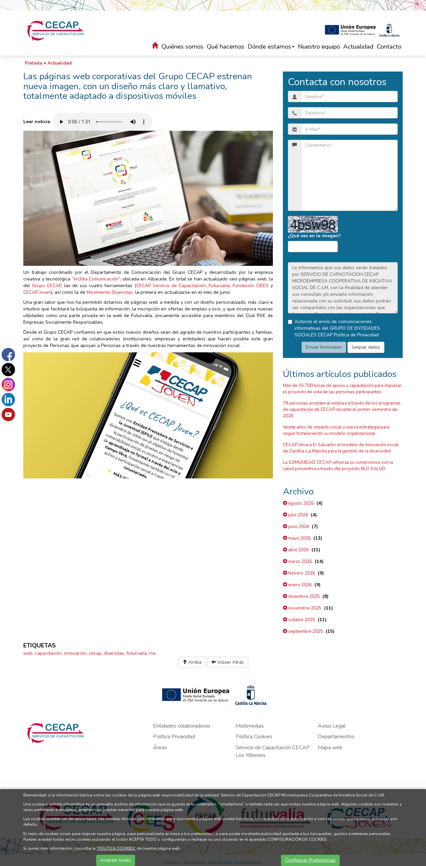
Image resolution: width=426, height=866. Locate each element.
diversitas (114, 653)
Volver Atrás (230, 662)
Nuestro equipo (319, 46)
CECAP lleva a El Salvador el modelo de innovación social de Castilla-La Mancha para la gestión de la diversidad (341, 448)
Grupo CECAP (46, 285)
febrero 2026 (301, 573)
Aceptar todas (116, 860)
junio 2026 (298, 527)
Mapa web (330, 747)
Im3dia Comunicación (96, 279)
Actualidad (358, 46)
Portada (33, 63)
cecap (95, 653)
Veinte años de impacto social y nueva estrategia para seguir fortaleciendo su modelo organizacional (336, 430)
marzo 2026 (299, 562)
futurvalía (136, 653)
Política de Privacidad (356, 335)
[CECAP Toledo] (55, 30)
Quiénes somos (182, 46)
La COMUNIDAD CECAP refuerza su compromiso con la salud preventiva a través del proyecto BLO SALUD (338, 465)
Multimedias (250, 726)
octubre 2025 (301, 620)
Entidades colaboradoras (181, 726)
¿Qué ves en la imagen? (314, 236)
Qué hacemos (225, 46)
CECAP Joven (37, 292)
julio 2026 (297, 515)
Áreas (160, 747)
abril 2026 (298, 550)
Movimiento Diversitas (110, 292)
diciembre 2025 (303, 597)
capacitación (48, 653)
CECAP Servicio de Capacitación (171, 285)
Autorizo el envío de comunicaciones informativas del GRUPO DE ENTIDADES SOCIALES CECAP (337, 328)
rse (152, 653)
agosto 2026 (300, 503)
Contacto (389, 46)
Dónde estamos (269, 46)
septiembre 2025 (305, 631)
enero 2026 (299, 585)
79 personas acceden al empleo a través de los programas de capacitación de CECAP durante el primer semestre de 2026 (342, 409)
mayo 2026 (299, 538)
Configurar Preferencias (310, 860)
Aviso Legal (331, 726)
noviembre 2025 (304, 608)
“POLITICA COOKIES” (116, 848)
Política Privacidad (174, 736)
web (28, 653)
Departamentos (336, 736)
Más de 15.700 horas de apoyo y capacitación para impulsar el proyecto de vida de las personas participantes (342, 389)
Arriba (194, 662)
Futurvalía (219, 285)
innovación (75, 653)
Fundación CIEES (251, 285)
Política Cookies (254, 736)
